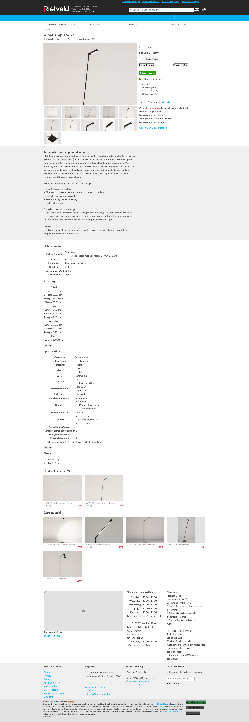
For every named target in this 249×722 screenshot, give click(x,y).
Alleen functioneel (193, 713)
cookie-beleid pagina (162, 704)
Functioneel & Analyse (194, 707)
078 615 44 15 (92, 691)
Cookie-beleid (51, 690)
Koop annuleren (52, 683)
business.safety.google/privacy (172, 711)
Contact (48, 672)
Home (47, 17)
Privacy (47, 676)
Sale (177, 17)
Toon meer (48, 345)
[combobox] (161, 10)
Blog (192, 17)
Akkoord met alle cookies (196, 702)
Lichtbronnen (156, 17)
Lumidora (48, 697)
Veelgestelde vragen (54, 693)
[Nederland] (202, 3)
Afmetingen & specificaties (153, 128)
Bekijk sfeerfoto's (52, 636)
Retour (47, 679)
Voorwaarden (50, 686)
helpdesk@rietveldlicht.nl (171, 102)
